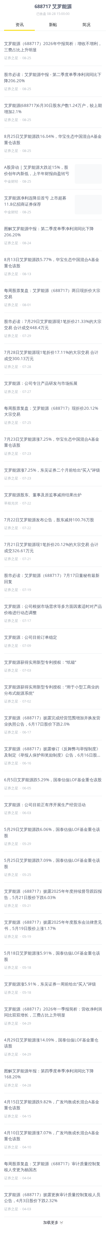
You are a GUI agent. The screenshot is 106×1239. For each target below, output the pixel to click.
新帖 (53, 24)
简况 (86, 24)
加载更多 (50, 1222)
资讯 (19, 24)
